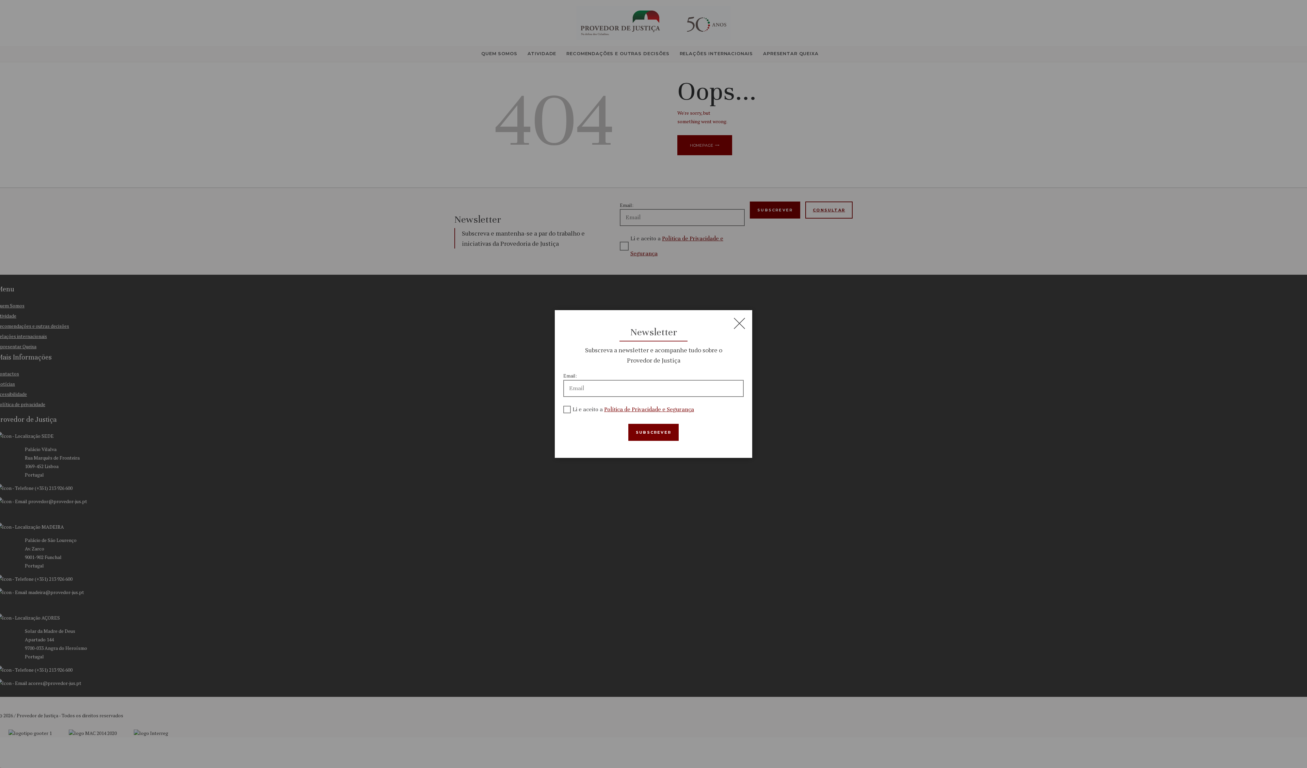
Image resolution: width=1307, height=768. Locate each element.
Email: (570, 375)
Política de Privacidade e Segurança (649, 409)
